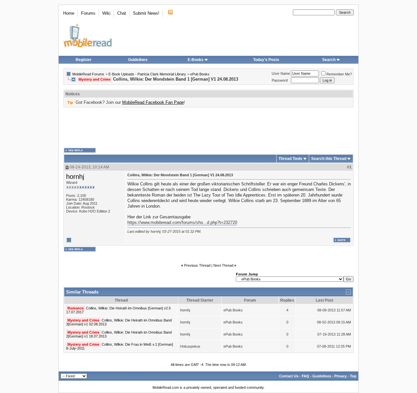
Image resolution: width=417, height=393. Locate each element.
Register (84, 59)
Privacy (340, 376)
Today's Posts (266, 59)
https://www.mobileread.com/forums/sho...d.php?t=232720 (182, 222)
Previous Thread (197, 265)
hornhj (75, 176)
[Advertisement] (208, 127)
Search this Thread (328, 158)
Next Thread (223, 265)
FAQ (305, 376)
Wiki (106, 13)
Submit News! (146, 13)
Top (353, 376)
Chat (121, 13)
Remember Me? (339, 74)
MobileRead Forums (88, 74)
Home (68, 13)
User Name (281, 73)
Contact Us (288, 376)
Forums (88, 13)
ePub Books (199, 74)
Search (329, 59)
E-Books (196, 59)
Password (280, 80)
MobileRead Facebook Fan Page (153, 102)
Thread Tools (290, 158)
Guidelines (138, 59)
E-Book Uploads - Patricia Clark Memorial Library (147, 74)
